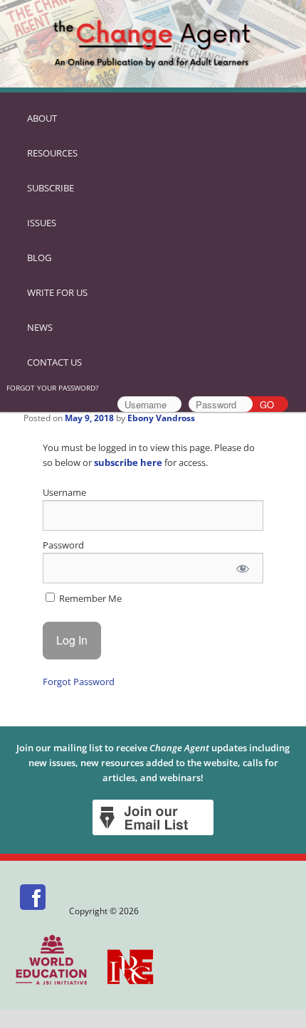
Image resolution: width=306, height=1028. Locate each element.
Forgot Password (79, 681)
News (40, 327)
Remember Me (89, 598)
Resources (52, 153)
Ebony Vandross (161, 418)
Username (64, 492)
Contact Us (54, 362)
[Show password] (242, 568)
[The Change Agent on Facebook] (34, 911)
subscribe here (128, 462)
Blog (39, 257)
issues (41, 222)
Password (63, 545)
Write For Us (57, 292)
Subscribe (50, 187)
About (42, 118)
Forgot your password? (52, 388)
